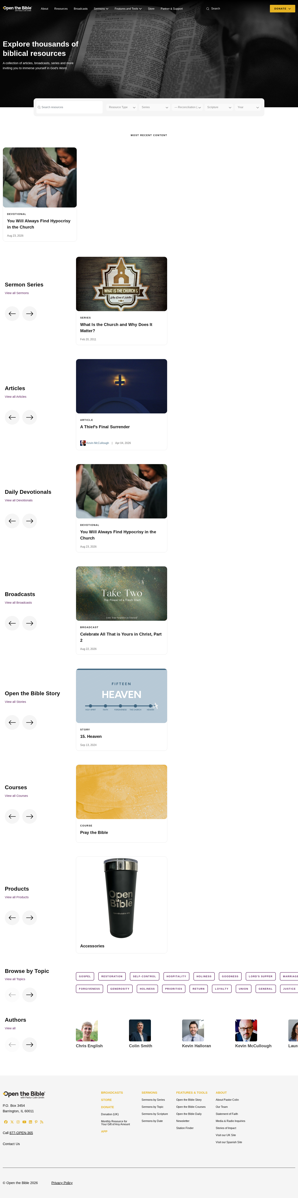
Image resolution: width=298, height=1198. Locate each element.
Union (243, 988)
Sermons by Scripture (155, 1113)
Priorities (173, 988)
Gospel (85, 976)
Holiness (204, 976)
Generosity (120, 988)
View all (10, 1028)
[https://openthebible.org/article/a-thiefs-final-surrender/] (121, 386)
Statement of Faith (227, 1113)
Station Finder (184, 1128)
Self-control (144, 976)
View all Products (17, 897)
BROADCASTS (112, 1092)
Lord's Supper (261, 976)
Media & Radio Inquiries (230, 1121)
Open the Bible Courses (191, 1106)
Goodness (230, 976)
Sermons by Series (153, 1099)
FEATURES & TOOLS (191, 1092)
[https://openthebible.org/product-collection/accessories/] (121, 898)
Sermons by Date (152, 1121)
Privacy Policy (62, 1183)
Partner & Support (172, 8)
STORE (106, 1099)
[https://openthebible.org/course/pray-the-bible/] (121, 792)
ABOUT (221, 1092)
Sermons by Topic (152, 1106)
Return (199, 988)
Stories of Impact (226, 1128)
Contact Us (11, 1144)
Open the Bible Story (189, 1099)
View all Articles (15, 396)
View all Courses (16, 796)
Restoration (112, 976)
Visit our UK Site (226, 1135)
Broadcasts (81, 8)
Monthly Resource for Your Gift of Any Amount (115, 1123)
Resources (61, 8)
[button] (212, 8)
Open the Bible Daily (189, 1113)
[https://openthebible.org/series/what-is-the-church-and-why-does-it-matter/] (121, 284)
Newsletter (182, 1121)
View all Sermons (17, 293)
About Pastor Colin (227, 1099)
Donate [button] (280, 8)
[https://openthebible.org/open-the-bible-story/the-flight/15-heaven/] (121, 696)
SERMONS (149, 1092)
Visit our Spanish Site (229, 1142)
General (266, 988)
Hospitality (176, 976)
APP (104, 1131)
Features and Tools (126, 8)
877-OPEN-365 (21, 1133)
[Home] (17, 8)
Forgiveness (89, 988)
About (44, 8)
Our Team (222, 1106)
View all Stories (15, 702)
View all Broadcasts (18, 602)
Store (151, 8)
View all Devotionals (19, 500)
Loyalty (222, 988)
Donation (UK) (110, 1114)
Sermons (99, 8)
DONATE (107, 1107)
